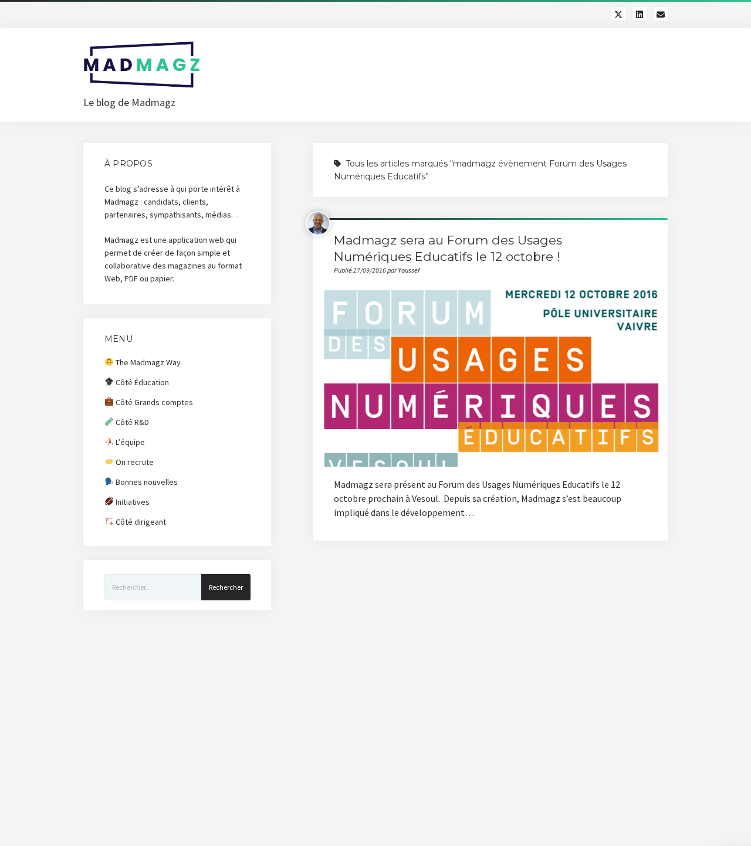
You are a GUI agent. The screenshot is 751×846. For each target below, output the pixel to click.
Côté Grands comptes (153, 402)
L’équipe (129, 442)
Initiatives (132, 502)
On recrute (134, 462)
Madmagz (121, 201)
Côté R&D (131, 422)
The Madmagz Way (147, 362)
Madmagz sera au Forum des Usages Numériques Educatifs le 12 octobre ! (490, 378)
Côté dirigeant (140, 522)
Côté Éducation (141, 382)
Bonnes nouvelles (146, 482)
